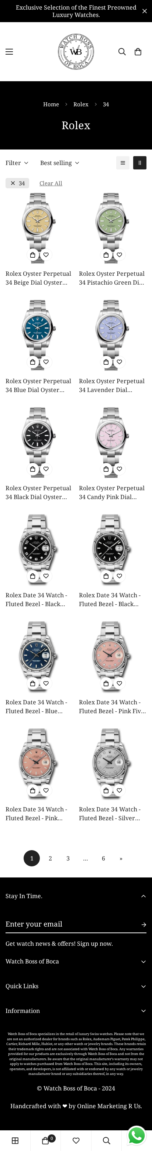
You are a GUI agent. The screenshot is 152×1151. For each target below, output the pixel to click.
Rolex (81, 104)
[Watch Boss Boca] (76, 51)
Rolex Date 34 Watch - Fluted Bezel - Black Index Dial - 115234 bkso (110, 599)
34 (22, 183)
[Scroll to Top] (138, 1111)
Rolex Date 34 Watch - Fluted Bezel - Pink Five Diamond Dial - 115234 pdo (111, 706)
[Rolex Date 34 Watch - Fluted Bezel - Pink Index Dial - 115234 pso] (39, 764)
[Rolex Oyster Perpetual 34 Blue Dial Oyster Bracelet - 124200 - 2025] (39, 336)
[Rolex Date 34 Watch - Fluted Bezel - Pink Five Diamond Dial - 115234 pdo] (112, 657)
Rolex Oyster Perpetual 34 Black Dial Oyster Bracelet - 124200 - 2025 (39, 492)
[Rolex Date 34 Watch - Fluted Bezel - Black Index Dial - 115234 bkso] (112, 550)
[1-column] (122, 162)
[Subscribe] (137, 924)
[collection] (15, 1140)
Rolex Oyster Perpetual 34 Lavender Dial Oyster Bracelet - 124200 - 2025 (112, 385)
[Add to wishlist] (46, 254)
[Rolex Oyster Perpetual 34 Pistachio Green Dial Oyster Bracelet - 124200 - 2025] (112, 229)
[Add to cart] (33, 254)
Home (51, 104)
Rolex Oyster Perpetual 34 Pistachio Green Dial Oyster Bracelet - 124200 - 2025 (112, 278)
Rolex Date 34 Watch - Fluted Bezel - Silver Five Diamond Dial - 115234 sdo (110, 813)
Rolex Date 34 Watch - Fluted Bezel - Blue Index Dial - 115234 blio (39, 706)
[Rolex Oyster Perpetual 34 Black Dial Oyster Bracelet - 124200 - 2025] (39, 443)
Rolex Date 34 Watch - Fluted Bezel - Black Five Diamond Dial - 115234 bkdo (36, 599)
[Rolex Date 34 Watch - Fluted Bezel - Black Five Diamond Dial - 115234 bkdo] (39, 550)
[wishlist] (76, 1140)
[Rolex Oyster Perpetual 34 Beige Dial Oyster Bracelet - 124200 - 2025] (39, 229)
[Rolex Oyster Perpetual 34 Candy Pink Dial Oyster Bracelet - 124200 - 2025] (112, 443)
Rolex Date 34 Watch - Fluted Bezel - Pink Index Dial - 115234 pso (38, 813)
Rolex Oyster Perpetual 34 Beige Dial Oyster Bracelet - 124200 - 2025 (39, 278)
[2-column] (139, 162)
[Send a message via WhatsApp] (136, 1135)
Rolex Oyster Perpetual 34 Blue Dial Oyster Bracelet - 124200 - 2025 (39, 385)
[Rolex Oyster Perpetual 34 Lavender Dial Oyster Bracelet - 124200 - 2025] (112, 336)
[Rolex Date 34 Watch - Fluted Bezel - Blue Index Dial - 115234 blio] (39, 657)
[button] (137, 51)
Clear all (50, 183)
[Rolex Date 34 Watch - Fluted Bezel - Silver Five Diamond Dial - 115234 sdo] (112, 764)
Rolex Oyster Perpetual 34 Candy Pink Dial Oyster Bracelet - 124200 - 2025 (112, 492)
